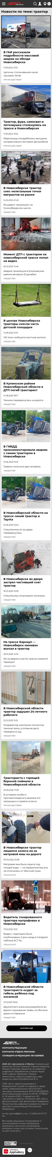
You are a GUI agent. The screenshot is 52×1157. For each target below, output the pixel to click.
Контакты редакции (14, 1048)
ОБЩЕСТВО (9, 212)
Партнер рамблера (26, 1143)
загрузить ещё (26, 1028)
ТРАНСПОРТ (9, 875)
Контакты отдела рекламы (18, 1051)
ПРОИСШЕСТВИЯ (12, 80)
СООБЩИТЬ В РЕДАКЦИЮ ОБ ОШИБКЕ (23, 1055)
